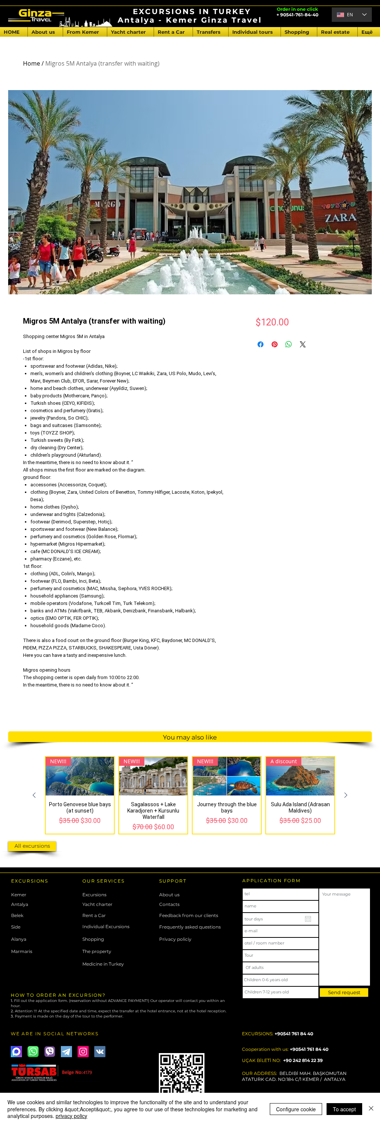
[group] (190, 795)
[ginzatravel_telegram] (66, 1051)
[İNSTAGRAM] (83, 1051)
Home (31, 63)
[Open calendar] (308, 919)
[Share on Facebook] (260, 344)
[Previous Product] (34, 795)
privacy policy (71, 1115)
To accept (344, 1109)
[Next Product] (345, 795)
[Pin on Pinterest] (274, 344)
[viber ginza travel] (49, 1051)
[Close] (371, 1109)
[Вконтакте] (99, 1051)
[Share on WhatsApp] (288, 344)
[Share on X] (302, 344)
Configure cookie (296, 1109)
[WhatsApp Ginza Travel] (33, 1051)
